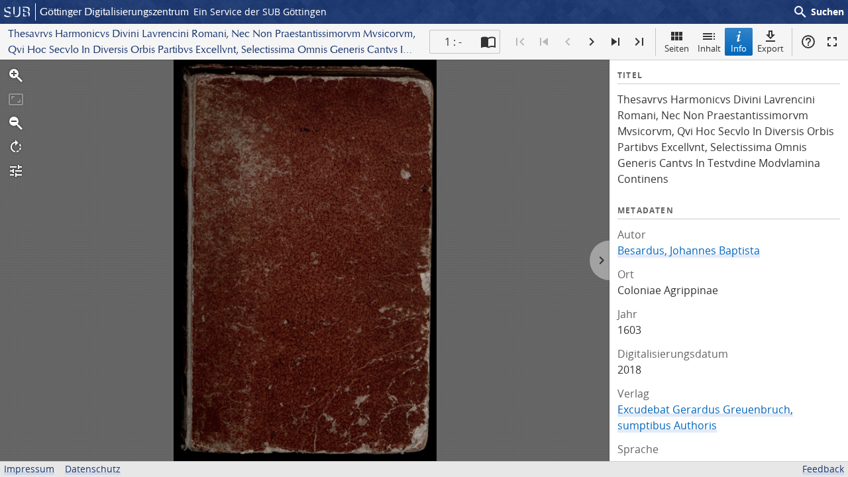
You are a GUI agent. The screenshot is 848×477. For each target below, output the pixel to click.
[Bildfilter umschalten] (16, 171)
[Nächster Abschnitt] (615, 42)
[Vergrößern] (16, 75)
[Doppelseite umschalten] (488, 42)
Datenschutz (93, 468)
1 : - (453, 41)
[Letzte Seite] (639, 42)
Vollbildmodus (832, 42)
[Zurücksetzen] (16, 99)
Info (739, 48)
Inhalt (709, 48)
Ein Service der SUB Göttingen (260, 11)
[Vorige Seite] (568, 42)
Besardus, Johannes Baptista (688, 250)
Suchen (818, 12)
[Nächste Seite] (592, 42)
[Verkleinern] (16, 123)
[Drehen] (16, 147)
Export (770, 48)
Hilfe (808, 42)
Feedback (823, 468)
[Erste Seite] (520, 42)
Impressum (29, 468)
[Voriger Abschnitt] (544, 42)
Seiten (676, 48)
